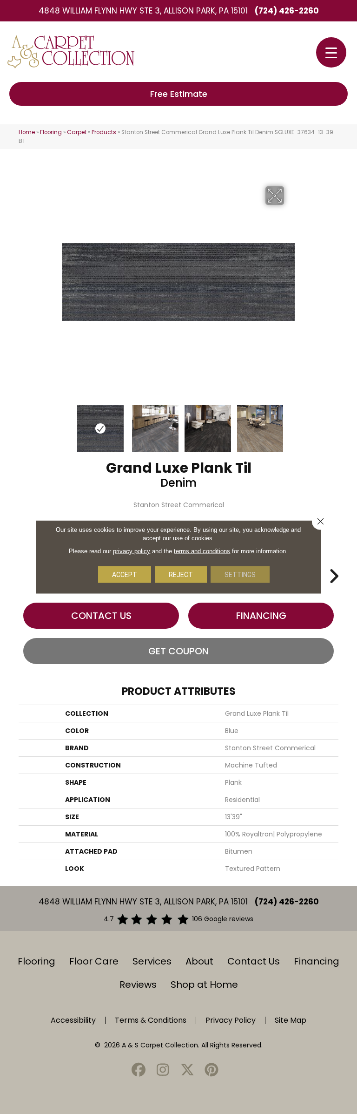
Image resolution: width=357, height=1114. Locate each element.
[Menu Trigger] (331, 52)
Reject (181, 574)
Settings (240, 574)
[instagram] (163, 1070)
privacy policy (131, 551)
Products (104, 132)
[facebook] (138, 1070)
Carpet (76, 132)
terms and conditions (202, 551)
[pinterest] (212, 1070)
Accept (124, 574)
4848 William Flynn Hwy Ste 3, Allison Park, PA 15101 (143, 10)
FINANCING (261, 615)
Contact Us (101, 615)
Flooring (51, 132)
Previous (67, 423)
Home (27, 132)
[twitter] (187, 1070)
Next (290, 423)
